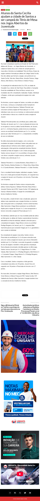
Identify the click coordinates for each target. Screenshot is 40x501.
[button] (37, 2)
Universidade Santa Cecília (20, 499)
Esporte (7, 9)
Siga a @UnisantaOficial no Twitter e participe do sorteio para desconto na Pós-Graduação (10, 308)
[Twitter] (25, 493)
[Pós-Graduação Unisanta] (20, 459)
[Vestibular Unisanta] (18, 372)
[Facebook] (10, 493)
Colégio (3, 9)
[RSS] (20, 493)
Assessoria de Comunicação (10, 29)
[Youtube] (30, 493)
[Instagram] (15, 493)
